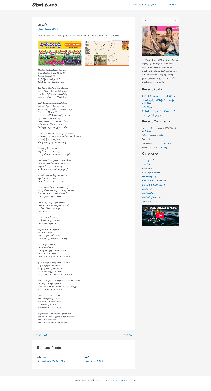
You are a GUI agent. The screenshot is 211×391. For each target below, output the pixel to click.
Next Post (129, 335)
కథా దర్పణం (146, 160)
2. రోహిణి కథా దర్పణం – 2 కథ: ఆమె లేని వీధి (158, 96)
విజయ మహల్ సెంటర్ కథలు (152, 181)
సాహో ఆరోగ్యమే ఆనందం (151, 197)
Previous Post (39, 335)
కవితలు (145, 168)
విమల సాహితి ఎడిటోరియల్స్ (152, 185)
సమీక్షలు (145, 189)
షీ (162, 135)
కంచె (87, 357)
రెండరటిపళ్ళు (167, 143)
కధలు (41, 29)
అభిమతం (41, 357)
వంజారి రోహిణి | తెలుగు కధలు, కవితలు (143, 5)
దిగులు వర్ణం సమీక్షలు (150, 172)
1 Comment (41, 361)
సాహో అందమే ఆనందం (150, 193)
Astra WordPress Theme (125, 380)
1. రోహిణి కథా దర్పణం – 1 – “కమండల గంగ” (158, 111)
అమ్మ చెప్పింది (147, 107)
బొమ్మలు (148, 131)
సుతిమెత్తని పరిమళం (169, 5)
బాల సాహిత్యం (147, 177)
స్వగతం (145, 201)
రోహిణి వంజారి (44, 4)
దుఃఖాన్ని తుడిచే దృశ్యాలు (151, 115)
